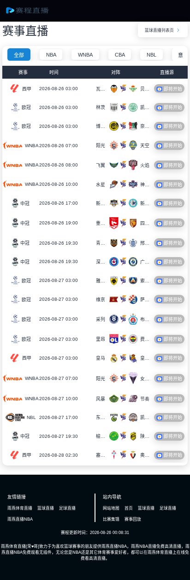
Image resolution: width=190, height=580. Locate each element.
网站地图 (111, 508)
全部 (19, 55)
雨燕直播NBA (20, 519)
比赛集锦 (111, 519)
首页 (129, 508)
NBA (51, 54)
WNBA (85, 54)
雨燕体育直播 (19, 508)
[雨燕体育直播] (32, 13)
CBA (120, 54)
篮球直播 (45, 508)
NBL (151, 54)
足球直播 (67, 508)
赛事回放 (133, 519)
